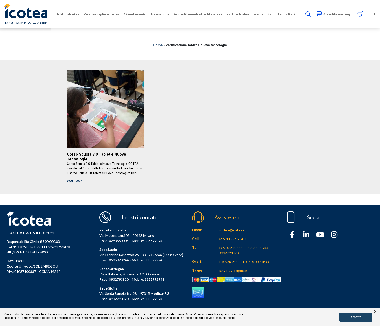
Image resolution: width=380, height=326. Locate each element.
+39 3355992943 (232, 239)
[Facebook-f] (292, 235)
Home (158, 45)
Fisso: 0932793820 (114, 279)
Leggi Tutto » (74, 180)
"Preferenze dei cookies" (35, 317)
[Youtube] (320, 235)
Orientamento (135, 14)
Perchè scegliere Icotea (101, 14)
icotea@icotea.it (232, 230)
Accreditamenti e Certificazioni (198, 14)
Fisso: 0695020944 (114, 260)
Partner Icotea (238, 14)
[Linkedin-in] (306, 235)
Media (258, 14)
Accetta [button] (355, 317)
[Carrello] (360, 14)
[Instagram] (334, 235)
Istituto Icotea (68, 14)
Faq (271, 14)
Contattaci (286, 14)
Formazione (160, 14)
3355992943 (154, 241)
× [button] (375, 311)
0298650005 (119, 241)
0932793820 (119, 299)
